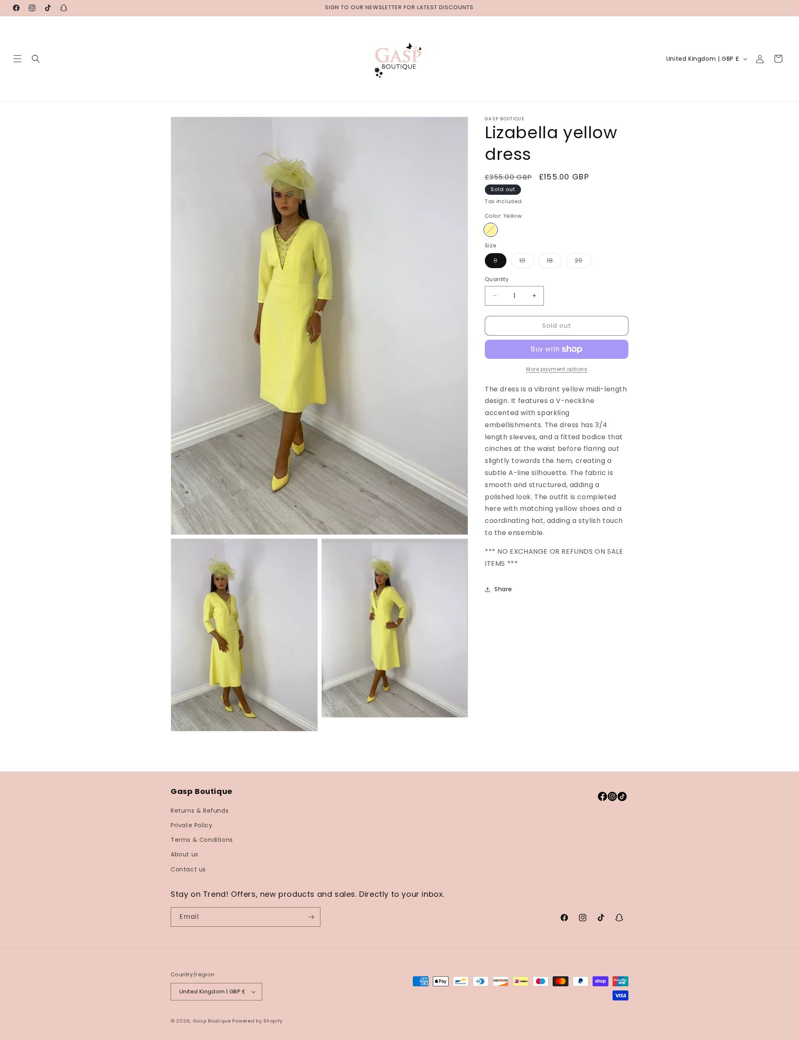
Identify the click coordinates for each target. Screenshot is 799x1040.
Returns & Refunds (199, 810)
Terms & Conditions (202, 840)
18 (554, 262)
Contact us (188, 869)
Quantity (497, 279)
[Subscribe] (311, 917)
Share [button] (503, 589)
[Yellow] (490, 230)
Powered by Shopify (257, 1021)
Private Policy (191, 825)
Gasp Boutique (212, 1021)
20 (583, 262)
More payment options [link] (556, 369)
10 (526, 262)
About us (185, 854)
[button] (17, 59)
